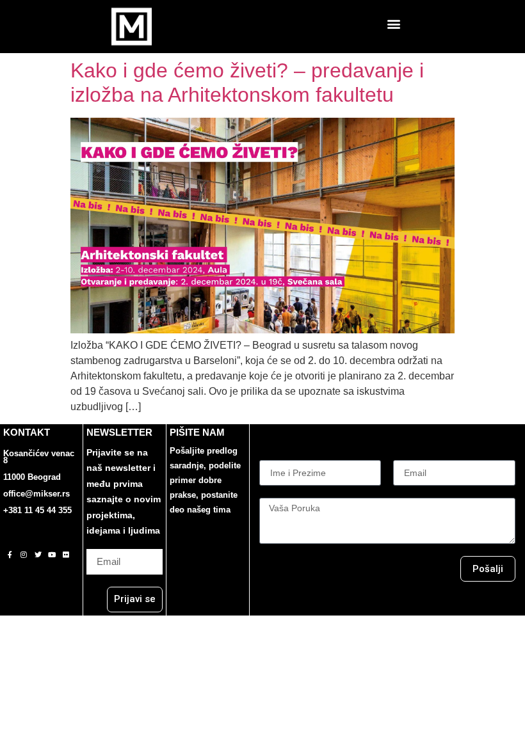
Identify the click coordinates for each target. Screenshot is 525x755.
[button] (394, 23)
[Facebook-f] (10, 555)
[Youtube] (52, 555)
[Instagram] (24, 555)
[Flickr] (66, 555)
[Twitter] (38, 555)
